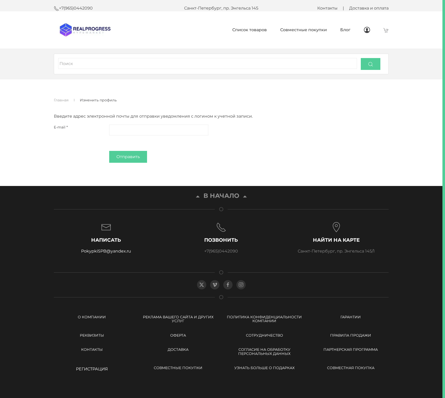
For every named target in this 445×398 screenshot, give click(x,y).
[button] (106, 238)
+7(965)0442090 (76, 8)
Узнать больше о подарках (264, 367)
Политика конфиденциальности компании (264, 319)
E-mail (61, 127)
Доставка (178, 349)
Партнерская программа (350, 349)
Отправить (128, 156)
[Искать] (370, 64)
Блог (345, 29)
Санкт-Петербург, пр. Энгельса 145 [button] (221, 8)
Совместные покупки (303, 29)
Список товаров (249, 29)
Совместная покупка (350, 367)
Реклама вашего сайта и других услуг (178, 319)
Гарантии (350, 317)
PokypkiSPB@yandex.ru (106, 251)
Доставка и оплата (369, 8)
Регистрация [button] (92, 369)
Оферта (178, 335)
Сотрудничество (264, 335)
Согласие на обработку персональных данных (264, 351)
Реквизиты (92, 335)
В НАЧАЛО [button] (221, 196)
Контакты (327, 8)
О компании (92, 317)
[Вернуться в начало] (84, 30)
